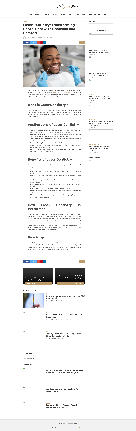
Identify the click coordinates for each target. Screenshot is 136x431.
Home (83, 15)
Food (70, 15)
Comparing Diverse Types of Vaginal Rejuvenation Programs (61, 406)
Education (47, 15)
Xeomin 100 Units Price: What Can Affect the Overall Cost (65, 316)
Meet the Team (72, 423)
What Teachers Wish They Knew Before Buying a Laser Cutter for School (99, 98)
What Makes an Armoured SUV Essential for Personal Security (99, 51)
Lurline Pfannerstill (53, 300)
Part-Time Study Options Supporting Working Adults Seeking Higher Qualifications (101, 123)
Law (99, 15)
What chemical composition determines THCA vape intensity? (65, 297)
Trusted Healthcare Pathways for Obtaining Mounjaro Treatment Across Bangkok (65, 371)
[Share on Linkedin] (44, 42)
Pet (105, 15)
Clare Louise (31, 37)
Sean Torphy (51, 375)
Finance (63, 15)
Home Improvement (94, 144)
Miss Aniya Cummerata (53, 394)
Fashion (55, 15)
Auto (30, 15)
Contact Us (63, 423)
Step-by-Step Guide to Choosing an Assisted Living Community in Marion (65, 335)
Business (37, 15)
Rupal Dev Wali (51, 338)
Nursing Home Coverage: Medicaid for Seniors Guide (62, 390)
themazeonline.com (78, 427)
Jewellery (92, 15)
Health (77, 15)
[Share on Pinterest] (41, 42)
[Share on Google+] (38, 42)
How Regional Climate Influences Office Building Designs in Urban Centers (99, 148)
